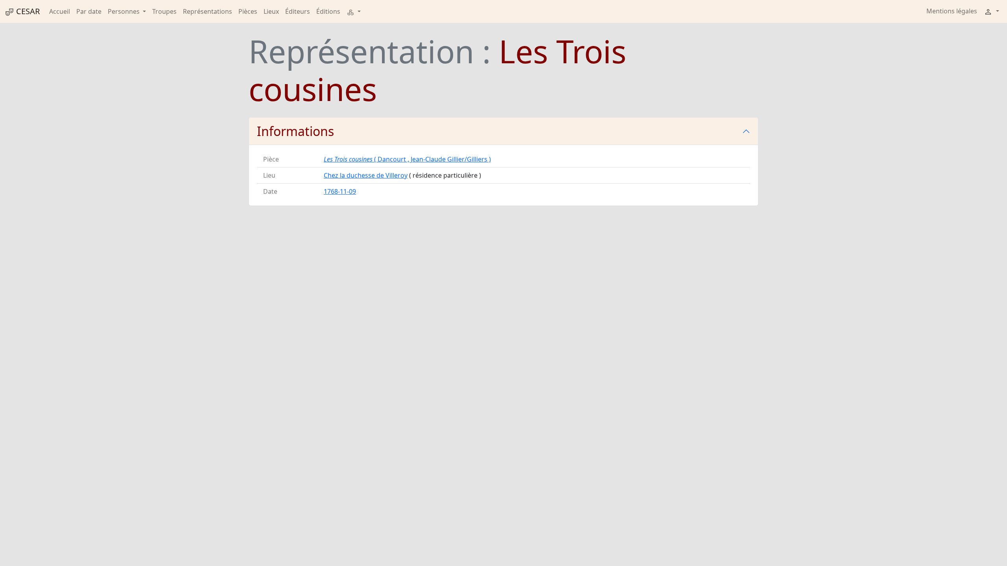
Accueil (59, 11)
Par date (88, 11)
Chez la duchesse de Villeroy (366, 175)
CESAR (27, 11)
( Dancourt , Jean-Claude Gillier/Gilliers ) (407, 159)
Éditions (328, 11)
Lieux (271, 11)
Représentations (207, 11)
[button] (353, 11)
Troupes (164, 11)
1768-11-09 (340, 191)
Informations (295, 131)
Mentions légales (951, 11)
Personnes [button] (124, 11)
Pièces (247, 11)
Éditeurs (297, 11)
